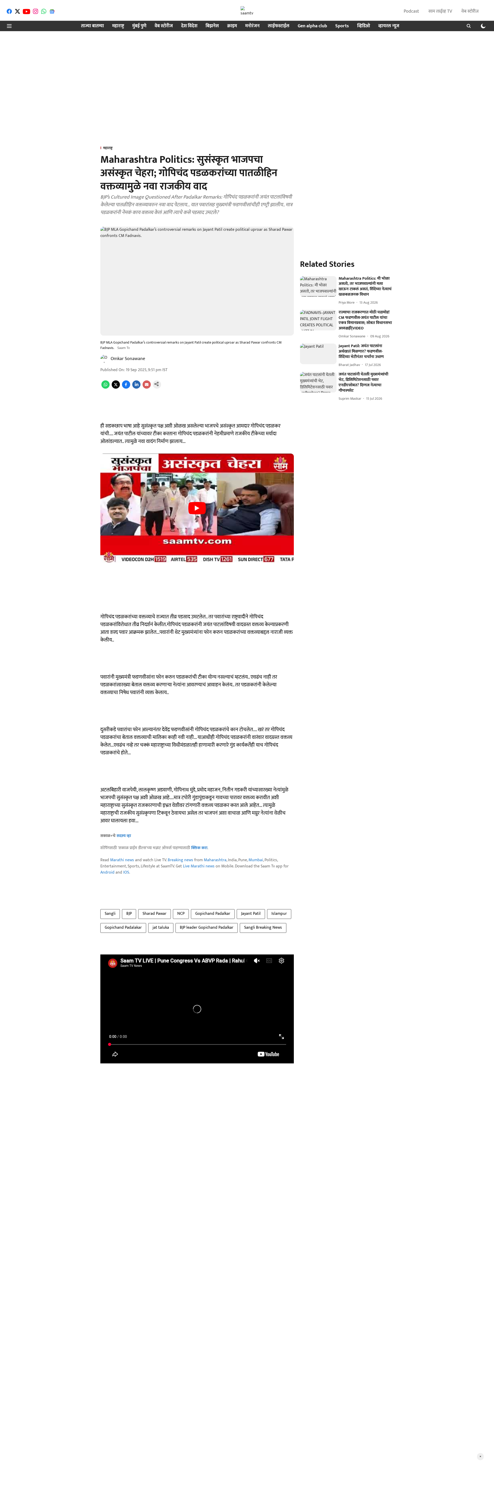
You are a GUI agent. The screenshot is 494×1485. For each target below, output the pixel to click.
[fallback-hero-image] (318, 286)
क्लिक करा (199, 847)
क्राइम (232, 26)
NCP (180, 913)
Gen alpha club (312, 26)
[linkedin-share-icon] (136, 387)
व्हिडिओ (363, 26)
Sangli (110, 913)
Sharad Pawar (154, 913)
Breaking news (180, 860)
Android (107, 872)
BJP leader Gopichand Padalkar (206, 927)
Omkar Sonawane (128, 359)
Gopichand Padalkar (212, 913)
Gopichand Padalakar (123, 927)
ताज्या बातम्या (92, 26)
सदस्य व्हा (124, 835)
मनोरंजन (252, 26)
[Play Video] (197, 508)
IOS (126, 872)
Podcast (411, 11)
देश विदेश (189, 26)
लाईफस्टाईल (278, 26)
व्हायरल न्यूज (388, 26)
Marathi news (122, 860)
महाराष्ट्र (118, 26)
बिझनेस (212, 26)
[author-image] (104, 359)
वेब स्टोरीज (470, 11)
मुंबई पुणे (139, 26)
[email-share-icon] (147, 387)
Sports (342, 26)
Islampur (279, 913)
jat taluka (161, 927)
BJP (129, 913)
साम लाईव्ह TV (440, 11)
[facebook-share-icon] (126, 387)
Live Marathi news (199, 866)
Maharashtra (215, 860)
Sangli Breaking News (263, 927)
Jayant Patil (251, 913)
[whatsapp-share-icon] (105, 387)
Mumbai (256, 860)
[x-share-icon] (116, 387)
